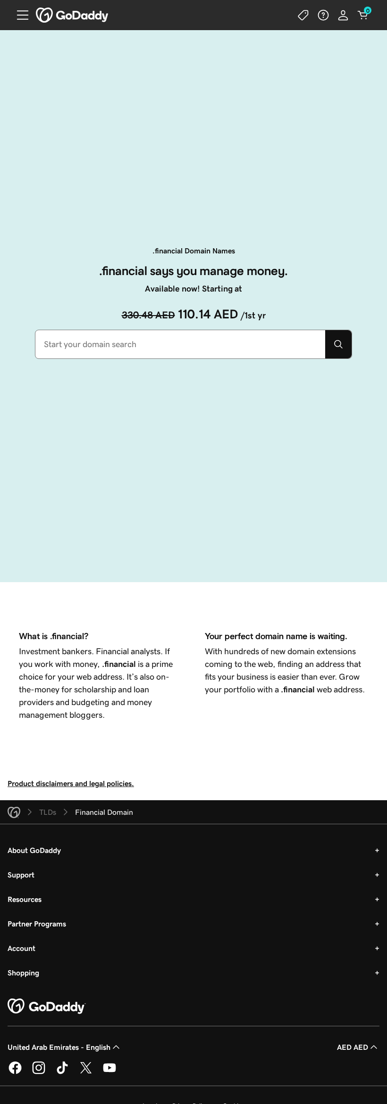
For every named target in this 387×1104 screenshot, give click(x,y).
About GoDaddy (34, 850)
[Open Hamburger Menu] (19, 15)
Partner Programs (37, 923)
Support (21, 874)
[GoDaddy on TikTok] (62, 1072)
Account (21, 948)
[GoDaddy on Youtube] (109, 1072)
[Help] (323, 15)
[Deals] (303, 15)
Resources (25, 899)
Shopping (23, 972)
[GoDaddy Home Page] (47, 1006)
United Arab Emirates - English (59, 1047)
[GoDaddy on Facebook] (15, 1072)
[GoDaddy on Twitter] (85, 1072)
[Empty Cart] (363, 15)
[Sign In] (343, 15)
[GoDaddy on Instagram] (38, 1072)
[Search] (338, 344)
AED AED (352, 1047)
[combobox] (180, 344)
